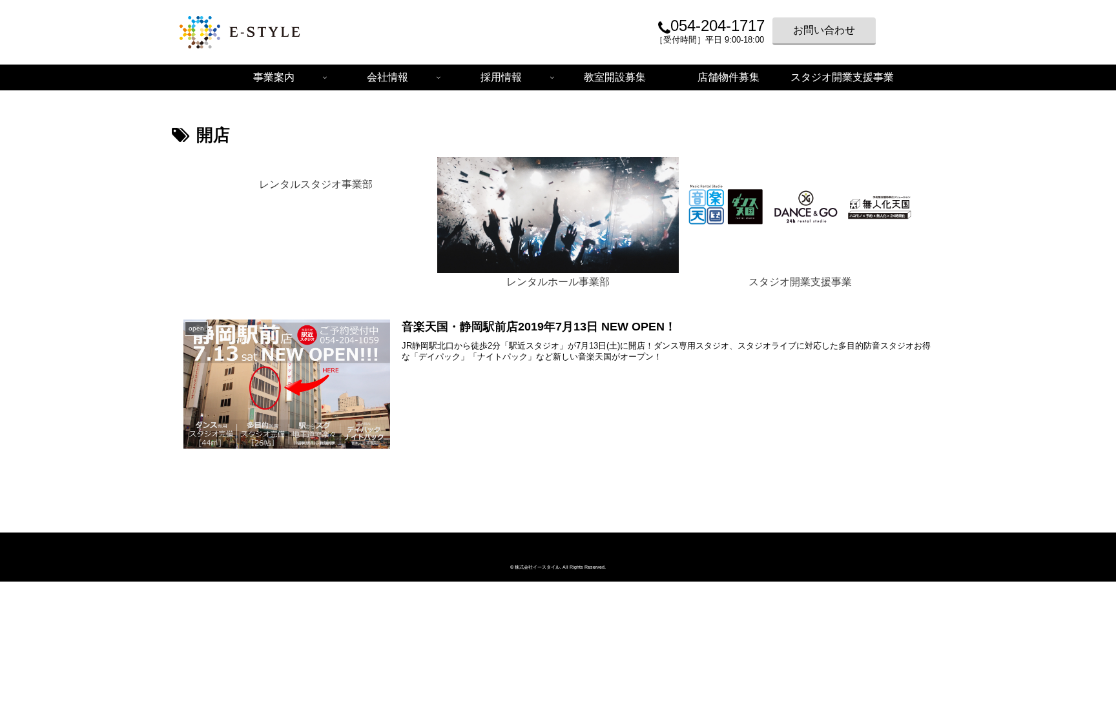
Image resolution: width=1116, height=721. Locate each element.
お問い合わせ (824, 30)
